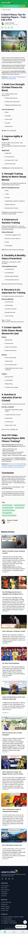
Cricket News (4, 893)
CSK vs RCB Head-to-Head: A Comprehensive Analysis (11, 810)
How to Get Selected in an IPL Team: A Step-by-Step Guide (13, 698)
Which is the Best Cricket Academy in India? (13, 552)
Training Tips (4, 904)
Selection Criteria (5, 908)
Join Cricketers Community (14, 6)
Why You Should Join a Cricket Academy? (12, 734)
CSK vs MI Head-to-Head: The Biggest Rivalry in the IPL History (12, 773)
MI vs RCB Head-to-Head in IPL (12, 845)
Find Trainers (4, 887)
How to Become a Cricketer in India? (13, 631)
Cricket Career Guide (6, 902)
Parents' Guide (4, 910)
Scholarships (4, 891)
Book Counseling (5, 889)
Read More (5, 572)
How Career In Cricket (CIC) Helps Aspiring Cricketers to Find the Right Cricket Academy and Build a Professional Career (14, 465)
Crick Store (3, 895)
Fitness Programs (5, 906)
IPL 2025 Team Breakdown (10, 663)
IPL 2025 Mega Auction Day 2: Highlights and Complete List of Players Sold (12, 593)
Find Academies (5, 885)
